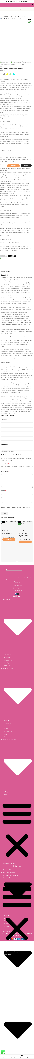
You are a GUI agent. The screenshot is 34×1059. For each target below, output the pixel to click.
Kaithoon (19, 281)
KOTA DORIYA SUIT (10, 17)
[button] (1, 39)
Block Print (21, 17)
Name (3, 490)
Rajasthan (5, 283)
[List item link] (17, 585)
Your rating (5, 464)
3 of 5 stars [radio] (18, 466)
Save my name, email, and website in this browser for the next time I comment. (17, 508)
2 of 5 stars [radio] (11, 466)
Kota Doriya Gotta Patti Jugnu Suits (23, 533)
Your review (5, 471)
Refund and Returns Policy (10, 875)
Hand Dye (7, 663)
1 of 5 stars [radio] (4, 466)
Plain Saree (7, 665)
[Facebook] (16, 594)
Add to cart (13, 165)
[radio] (1, 74)
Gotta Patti (7, 657)
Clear (2, 77)
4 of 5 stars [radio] (25, 466)
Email (3, 498)
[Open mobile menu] (1, 5)
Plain (5, 737)
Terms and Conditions (9, 872)
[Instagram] (18, 594)
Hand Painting (8, 660)
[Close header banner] (32, 1)
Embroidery (7, 654)
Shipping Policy (7, 878)
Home (1, 17)
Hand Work (7, 734)
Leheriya (6, 792)
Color (1, 72)
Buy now (26, 165)
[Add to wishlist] (3, 526)
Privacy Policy (7, 869)
